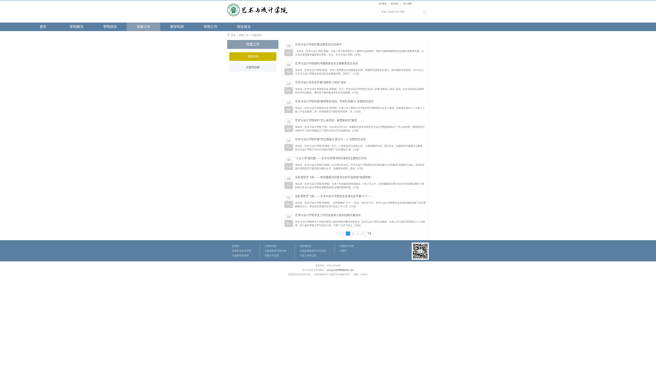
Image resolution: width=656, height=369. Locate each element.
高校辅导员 (306, 246)
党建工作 (143, 27)
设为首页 (382, 4)
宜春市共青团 (272, 255)
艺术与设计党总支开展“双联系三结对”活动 (320, 82)
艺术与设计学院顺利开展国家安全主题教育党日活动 (326, 63)
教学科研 (177, 27)
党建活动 (257, 35)
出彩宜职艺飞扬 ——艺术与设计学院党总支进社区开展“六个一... (333, 196)
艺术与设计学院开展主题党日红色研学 (318, 44)
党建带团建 (253, 67)
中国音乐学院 (346, 246)
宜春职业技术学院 (241, 250)
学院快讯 (110, 27)
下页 (369, 233)
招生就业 (244, 27)
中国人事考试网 (308, 255)
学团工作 (210, 27)
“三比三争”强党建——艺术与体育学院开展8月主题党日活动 (331, 158)
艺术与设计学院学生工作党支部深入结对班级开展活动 (328, 215)
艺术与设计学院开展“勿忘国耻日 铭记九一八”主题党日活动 (330, 139)
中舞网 (343, 250)
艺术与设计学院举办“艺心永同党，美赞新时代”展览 (326, 120)
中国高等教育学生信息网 (313, 250)
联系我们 (395, 4)
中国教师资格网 (240, 255)
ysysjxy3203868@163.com (340, 270)
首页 (43, 27)
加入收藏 (407, 4)
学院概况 (76, 27)
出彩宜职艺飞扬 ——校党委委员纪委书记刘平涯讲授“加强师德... (333, 177)
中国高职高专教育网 (275, 250)
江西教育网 (271, 246)
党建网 (235, 246)
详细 (357, 54)
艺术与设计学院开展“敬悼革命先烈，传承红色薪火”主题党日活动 (334, 101)
